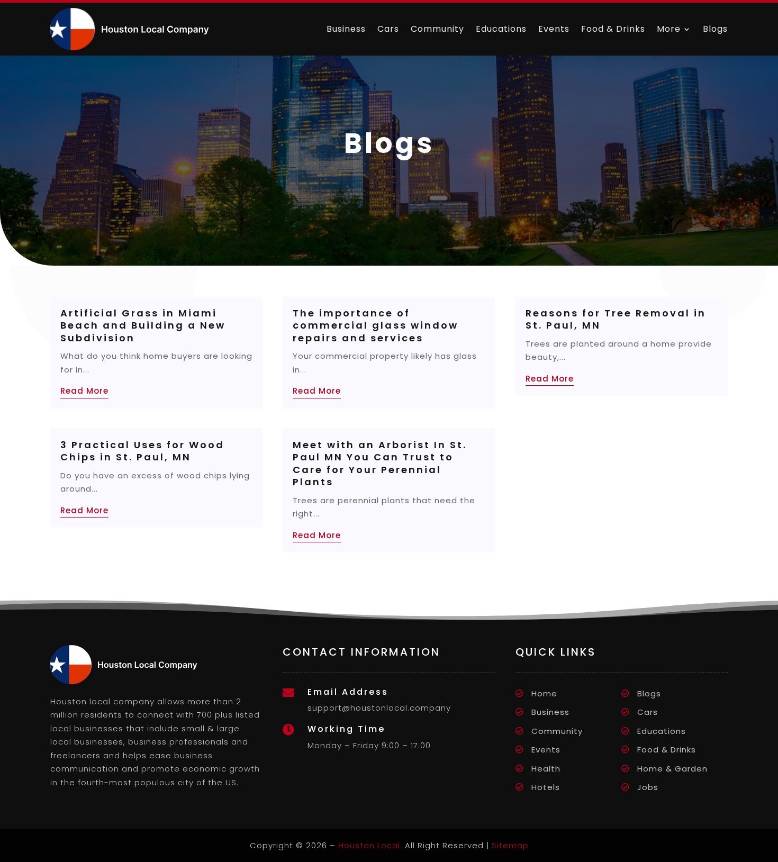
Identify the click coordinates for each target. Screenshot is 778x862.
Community (437, 29)
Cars (388, 29)
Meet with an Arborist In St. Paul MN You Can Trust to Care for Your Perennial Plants (380, 463)
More (669, 29)
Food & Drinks (613, 29)
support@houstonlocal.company (379, 707)
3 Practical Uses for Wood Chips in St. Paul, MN (142, 451)
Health (545, 768)
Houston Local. (370, 845)
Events (553, 29)
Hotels (545, 787)
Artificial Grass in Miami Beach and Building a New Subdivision (142, 325)
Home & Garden (672, 768)
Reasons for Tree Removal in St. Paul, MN (616, 319)
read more (84, 390)
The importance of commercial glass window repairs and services (375, 325)
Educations (501, 29)
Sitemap (510, 845)
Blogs (715, 29)
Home (544, 693)
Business (346, 29)
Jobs (647, 787)
